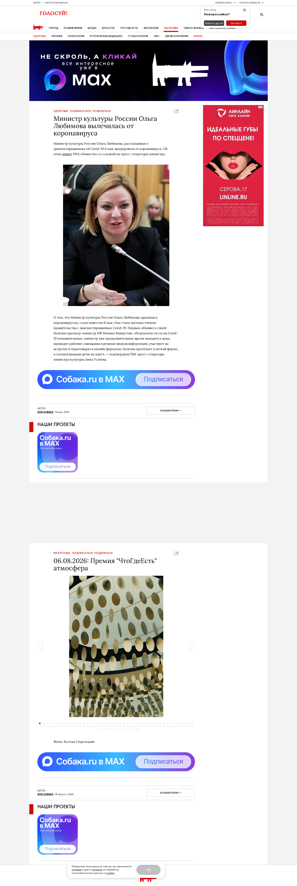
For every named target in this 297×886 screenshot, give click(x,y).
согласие (97, 869)
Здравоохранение (176, 36)
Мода (92, 28)
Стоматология (138, 36)
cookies (110, 873)
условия (76, 869)
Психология (76, 36)
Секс (156, 36)
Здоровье (171, 28)
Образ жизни (194, 28)
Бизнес (198, 36)
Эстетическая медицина (106, 36)
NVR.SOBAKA (45, 412)
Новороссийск (223, 2)
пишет (67, 154)
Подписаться (80, 111)
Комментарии (169, 410)
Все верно (236, 23)
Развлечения (73, 28)
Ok (148, 870)
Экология (150, 28)
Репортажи (62, 553)
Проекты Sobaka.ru (249, 2)
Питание (57, 36)
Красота (108, 28)
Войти (37, 2)
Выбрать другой (214, 23)
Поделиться (102, 111)
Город (53, 28)
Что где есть (129, 28)
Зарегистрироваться (56, 2)
